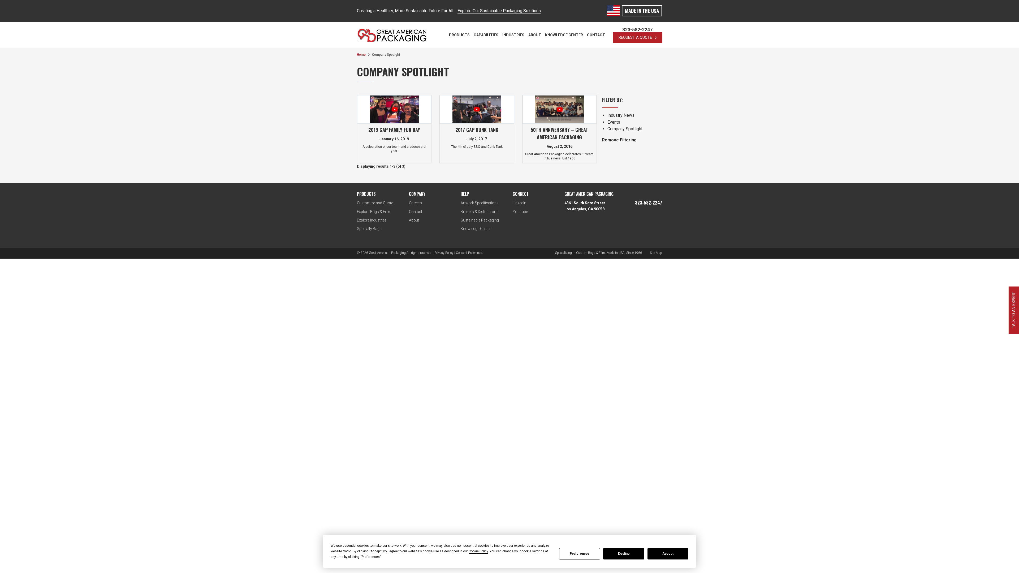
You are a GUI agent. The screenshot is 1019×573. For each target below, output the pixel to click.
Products (459, 35)
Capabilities (486, 35)
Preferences (580, 553)
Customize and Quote (375, 203)
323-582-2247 (637, 29)
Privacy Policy (444, 253)
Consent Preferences (469, 253)
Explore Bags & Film (373, 212)
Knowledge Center (564, 35)
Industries (513, 35)
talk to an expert (1013, 310)
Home (361, 55)
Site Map (656, 253)
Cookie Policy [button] (478, 551)
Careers (415, 203)
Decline (624, 553)
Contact (596, 35)
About (534, 35)
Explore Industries (372, 220)
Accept (667, 553)
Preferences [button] (371, 557)
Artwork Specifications (480, 203)
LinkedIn (519, 203)
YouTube (520, 212)
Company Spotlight (624, 128)
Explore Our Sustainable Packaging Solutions (499, 10)
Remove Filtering (619, 139)
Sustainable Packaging (480, 220)
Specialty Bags (369, 229)
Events (613, 122)
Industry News (620, 115)
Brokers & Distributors (479, 212)
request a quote (635, 37)
